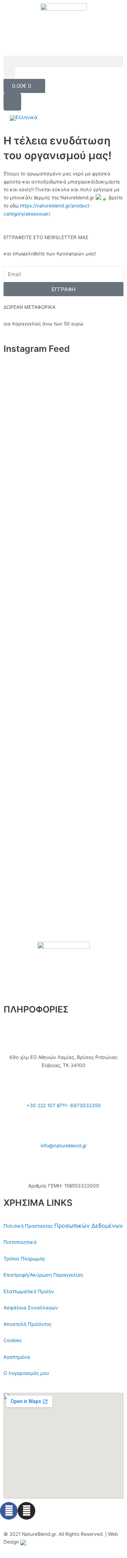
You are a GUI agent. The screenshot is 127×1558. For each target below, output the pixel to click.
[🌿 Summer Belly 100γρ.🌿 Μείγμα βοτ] (63, 729)
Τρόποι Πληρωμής (24, 1258)
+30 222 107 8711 (46, 1105)
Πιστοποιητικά (20, 1242)
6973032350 (85, 1105)
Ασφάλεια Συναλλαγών (31, 1307)
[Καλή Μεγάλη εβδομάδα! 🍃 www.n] (63, 906)
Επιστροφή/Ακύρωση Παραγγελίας (43, 1275)
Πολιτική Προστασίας (29, 1226)
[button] (63, 61)
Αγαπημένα (17, 1357)
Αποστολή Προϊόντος (28, 1324)
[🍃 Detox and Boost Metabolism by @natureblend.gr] (63, 855)
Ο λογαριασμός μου (26, 1373)
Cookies (13, 1340)
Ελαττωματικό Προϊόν (29, 1291)
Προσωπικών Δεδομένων (88, 1225)
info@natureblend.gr (64, 1145)
